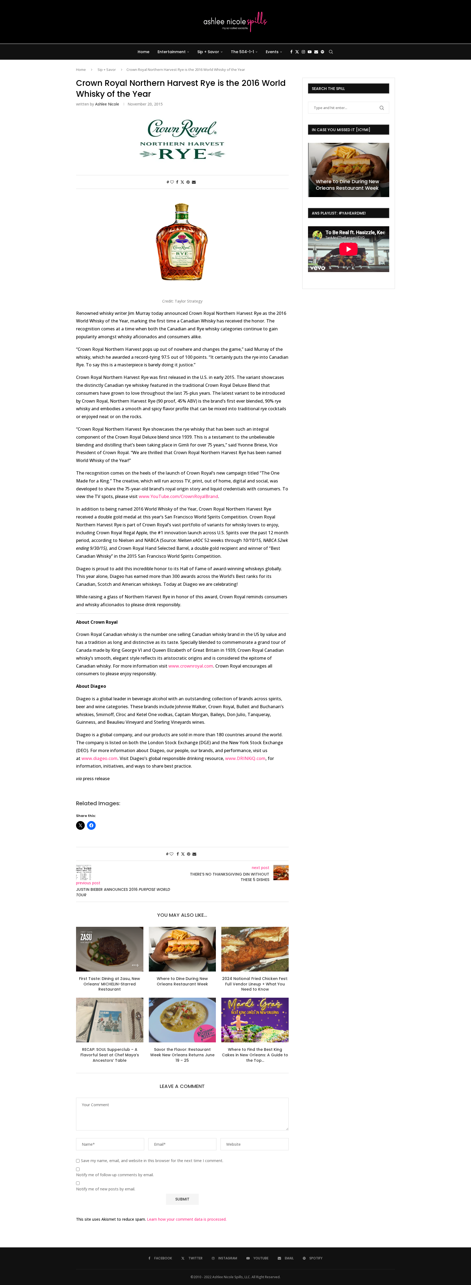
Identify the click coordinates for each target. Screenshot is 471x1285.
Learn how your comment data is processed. (187, 1219)
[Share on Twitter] (182, 182)
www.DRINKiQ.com (245, 758)
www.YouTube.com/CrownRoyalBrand (178, 496)
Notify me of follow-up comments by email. (115, 1174)
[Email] (316, 52)
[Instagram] (303, 52)
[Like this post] (172, 182)
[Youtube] (310, 52)
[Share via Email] (194, 182)
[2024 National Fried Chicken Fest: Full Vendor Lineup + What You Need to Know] (255, 949)
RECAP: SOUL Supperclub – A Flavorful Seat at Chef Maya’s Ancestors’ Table (109, 1055)
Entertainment (172, 52)
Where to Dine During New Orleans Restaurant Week (182, 981)
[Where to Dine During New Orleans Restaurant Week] (182, 949)
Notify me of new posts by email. (105, 1189)
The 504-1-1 (242, 52)
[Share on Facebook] (177, 182)
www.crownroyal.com (190, 666)
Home (143, 52)
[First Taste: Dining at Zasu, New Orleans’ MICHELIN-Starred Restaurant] (109, 949)
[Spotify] (322, 52)
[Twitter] (297, 52)
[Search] (331, 52)
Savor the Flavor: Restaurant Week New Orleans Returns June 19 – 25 (182, 1055)
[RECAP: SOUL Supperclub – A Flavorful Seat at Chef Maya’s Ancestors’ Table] (109, 1020)
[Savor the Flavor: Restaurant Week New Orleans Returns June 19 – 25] (182, 1020)
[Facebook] (291, 52)
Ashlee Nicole (107, 104)
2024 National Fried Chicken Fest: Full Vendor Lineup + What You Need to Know (255, 984)
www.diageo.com (99, 758)
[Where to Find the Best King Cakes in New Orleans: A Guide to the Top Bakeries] (255, 1020)
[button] (313, 169)
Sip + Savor (208, 52)
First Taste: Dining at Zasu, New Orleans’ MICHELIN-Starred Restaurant (109, 984)
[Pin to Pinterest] (188, 182)
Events (272, 52)
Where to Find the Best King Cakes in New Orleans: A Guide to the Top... (255, 1055)
